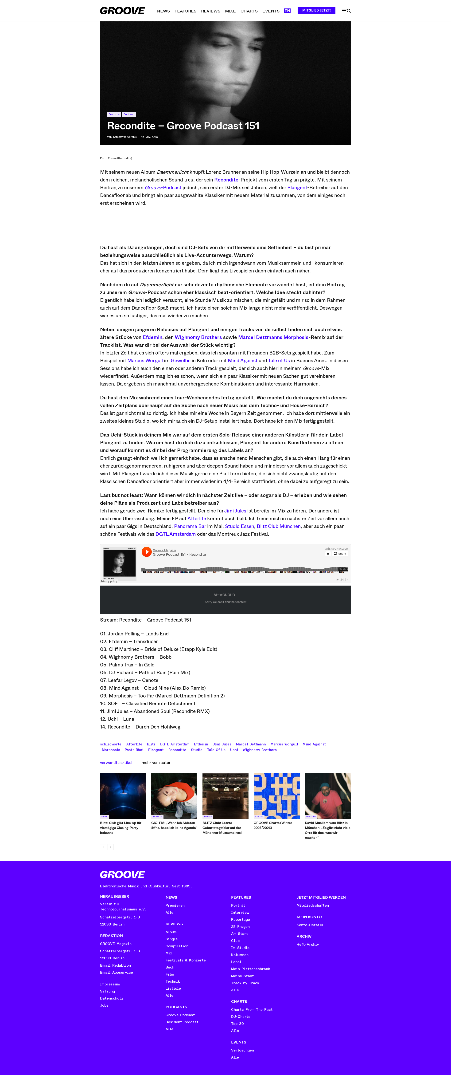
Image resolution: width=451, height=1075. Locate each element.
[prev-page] (103, 847)
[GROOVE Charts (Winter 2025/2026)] (277, 796)
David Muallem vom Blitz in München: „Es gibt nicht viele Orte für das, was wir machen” (327, 830)
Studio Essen (239, 526)
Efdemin (152, 337)
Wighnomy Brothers (198, 337)
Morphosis (296, 337)
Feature (114, 114)
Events (208, 816)
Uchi (234, 749)
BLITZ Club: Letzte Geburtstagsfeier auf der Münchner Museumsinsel (222, 827)
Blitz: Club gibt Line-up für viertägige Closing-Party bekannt (120, 827)
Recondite (226, 179)
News (104, 816)
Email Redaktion (115, 965)
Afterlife (196, 518)
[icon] (346, 11)
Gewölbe (181, 360)
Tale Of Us (216, 749)
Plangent (297, 187)
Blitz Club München (279, 526)
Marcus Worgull (145, 360)
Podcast (129, 114)
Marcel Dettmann (251, 743)
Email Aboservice (116, 972)
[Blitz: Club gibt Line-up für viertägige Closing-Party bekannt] (123, 796)
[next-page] (110, 847)
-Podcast (163, 187)
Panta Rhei (134, 749)
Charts (259, 816)
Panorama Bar (190, 526)
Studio (196, 749)
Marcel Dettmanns (260, 337)
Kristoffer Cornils (125, 137)
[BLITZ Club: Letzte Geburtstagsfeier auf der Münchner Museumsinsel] (225, 796)
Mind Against (242, 360)
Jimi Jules (235, 510)
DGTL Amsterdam (176, 534)
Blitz (151, 743)
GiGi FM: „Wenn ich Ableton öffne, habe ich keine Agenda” (174, 825)
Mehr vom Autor (156, 763)
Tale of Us (279, 360)
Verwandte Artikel (116, 763)
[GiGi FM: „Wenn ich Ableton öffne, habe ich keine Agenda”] (174, 796)
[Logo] (122, 10)
